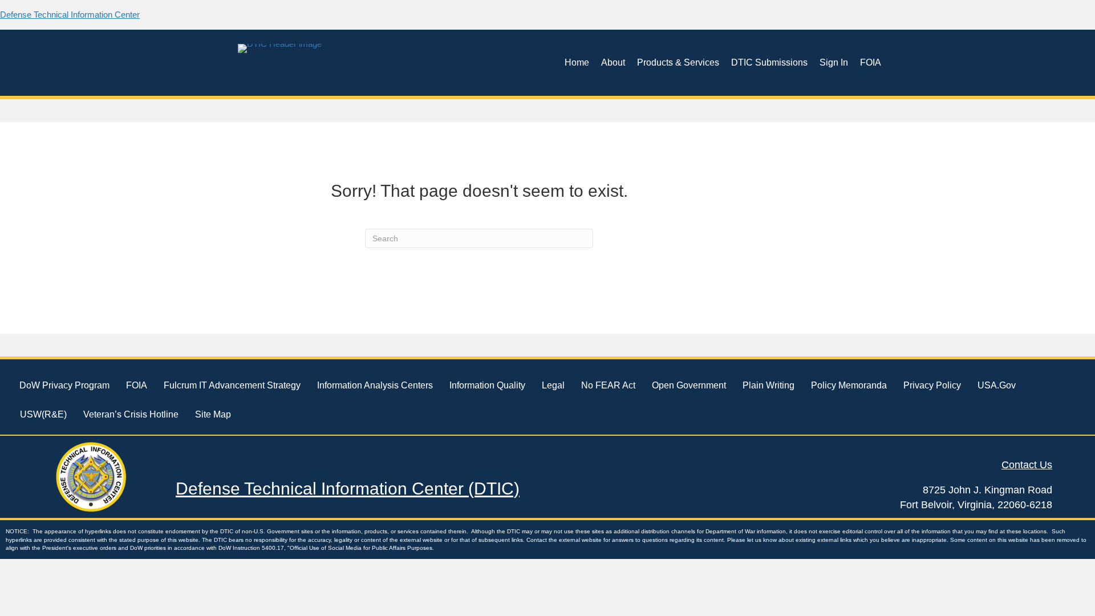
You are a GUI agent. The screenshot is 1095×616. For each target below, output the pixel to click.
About (613, 62)
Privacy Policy (932, 385)
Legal (553, 385)
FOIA (870, 62)
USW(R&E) (43, 414)
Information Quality (487, 385)
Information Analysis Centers (375, 385)
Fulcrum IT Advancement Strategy (232, 385)
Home (577, 62)
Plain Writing (768, 385)
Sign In (834, 62)
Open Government (689, 385)
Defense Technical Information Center (70, 14)
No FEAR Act (608, 385)
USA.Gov (997, 385)
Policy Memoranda (849, 385)
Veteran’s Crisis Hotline (131, 414)
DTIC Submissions (769, 62)
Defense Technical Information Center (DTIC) (348, 488)
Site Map (213, 414)
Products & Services (678, 62)
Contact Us (1026, 465)
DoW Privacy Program (64, 385)
